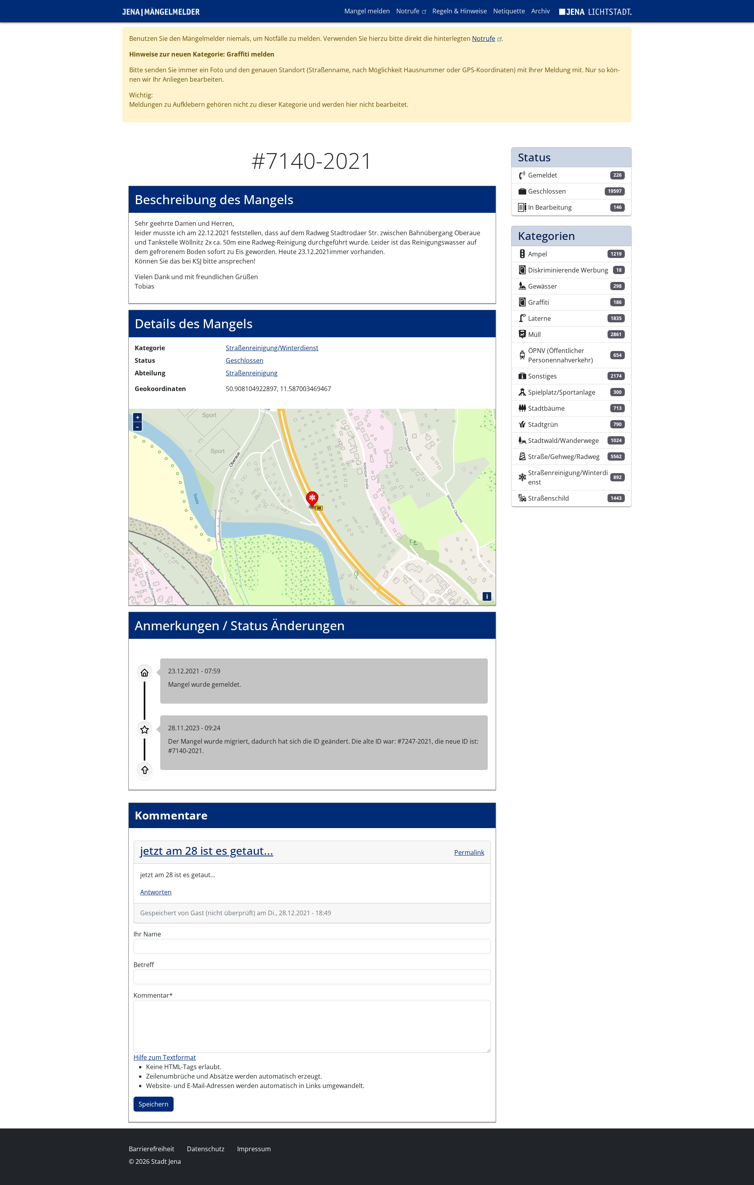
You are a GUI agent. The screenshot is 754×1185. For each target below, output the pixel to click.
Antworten (156, 892)
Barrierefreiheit (151, 1149)
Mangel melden (367, 11)
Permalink (469, 852)
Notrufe (412, 10)
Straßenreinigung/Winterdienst (272, 348)
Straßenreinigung (252, 373)
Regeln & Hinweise (459, 11)
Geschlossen (245, 360)
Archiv (540, 11)
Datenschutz (206, 1149)
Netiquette (509, 11)
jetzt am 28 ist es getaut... (206, 850)
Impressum (254, 1149)
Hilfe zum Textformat (165, 1057)
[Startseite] (164, 11)
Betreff (144, 964)
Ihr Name (147, 934)
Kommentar (151, 995)
